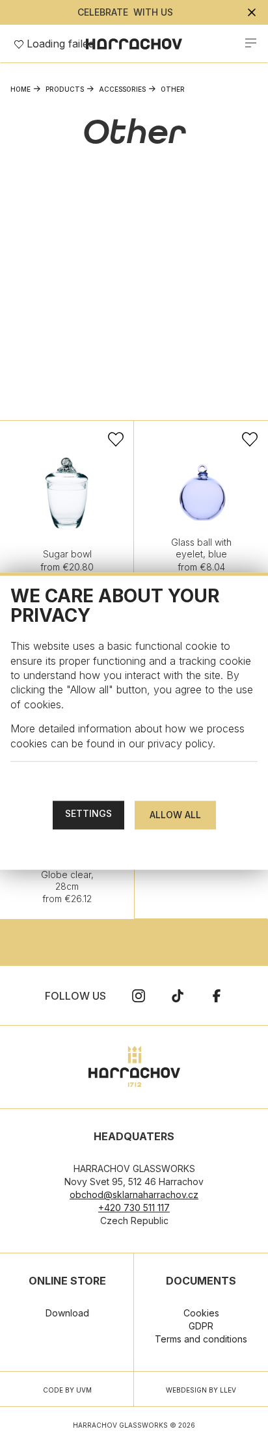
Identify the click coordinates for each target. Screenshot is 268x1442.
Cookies (201, 1312)
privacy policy (180, 743)
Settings (88, 813)
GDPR (201, 1325)
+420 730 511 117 (134, 1207)
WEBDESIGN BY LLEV (201, 1390)
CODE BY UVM (67, 1390)
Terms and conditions (201, 1338)
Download (67, 1312)
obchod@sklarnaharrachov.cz (134, 1194)
